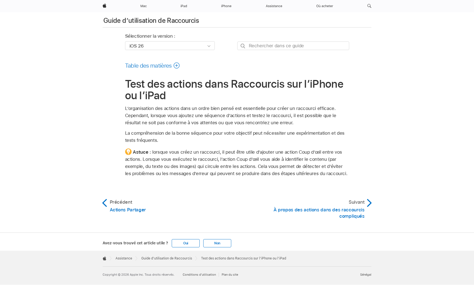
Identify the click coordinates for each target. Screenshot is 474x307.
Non (217, 243)
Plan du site (230, 274)
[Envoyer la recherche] (243, 46)
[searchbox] (293, 46)
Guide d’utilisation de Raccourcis (151, 20)
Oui (185, 243)
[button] (369, 6)
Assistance (123, 258)
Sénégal (365, 274)
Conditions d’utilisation (199, 274)
